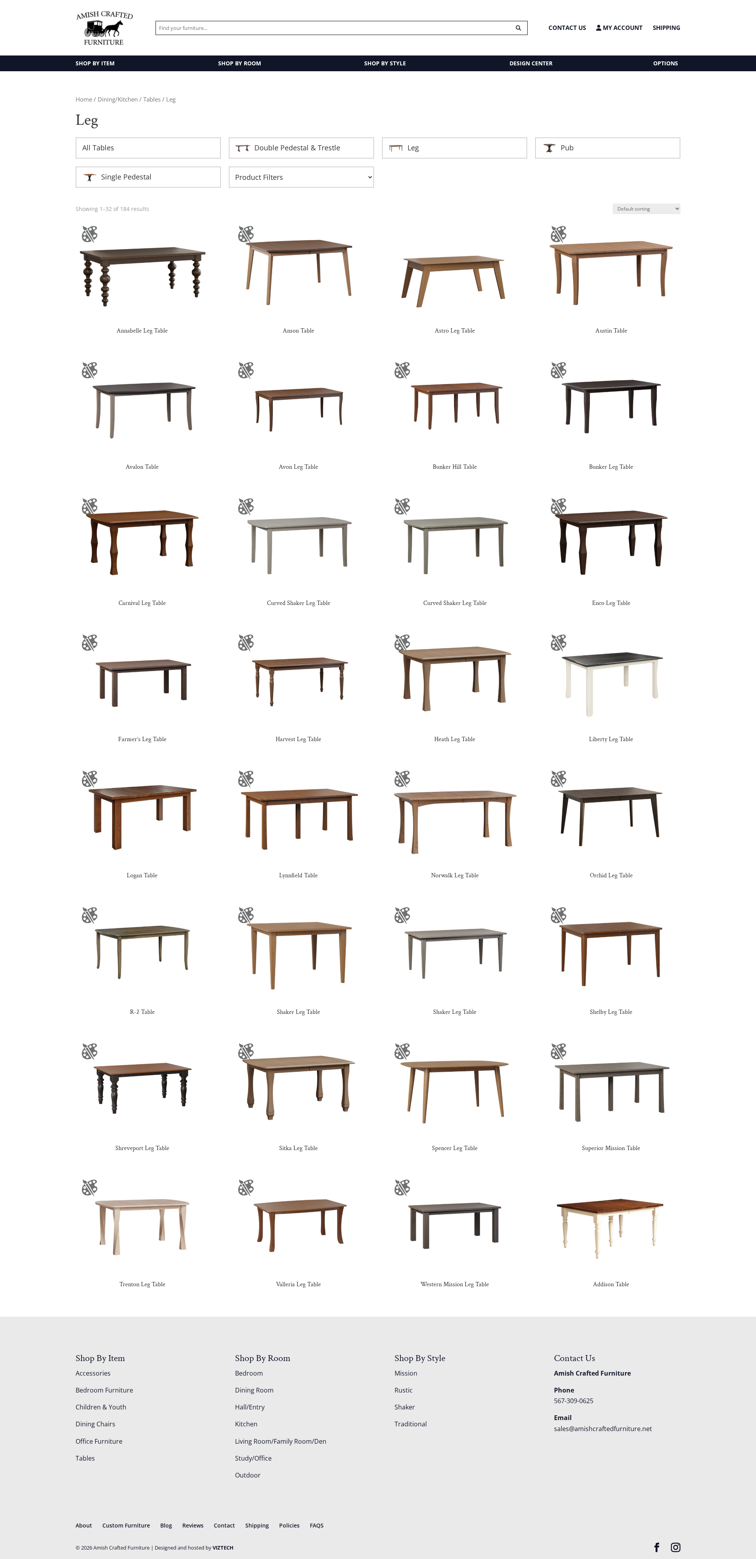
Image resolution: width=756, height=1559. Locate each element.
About (84, 1525)
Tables (152, 99)
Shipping (666, 27)
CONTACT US (567, 27)
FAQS (317, 1525)
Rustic (404, 1390)
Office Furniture (99, 1441)
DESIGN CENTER (531, 63)
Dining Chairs (95, 1424)
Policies (289, 1525)
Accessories (93, 1373)
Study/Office (253, 1458)
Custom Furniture (126, 1525)
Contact (224, 1525)
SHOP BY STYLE (385, 63)
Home (84, 99)
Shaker (405, 1407)
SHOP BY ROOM (239, 63)
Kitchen (246, 1424)
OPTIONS (665, 63)
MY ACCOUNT (622, 28)
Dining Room (254, 1390)
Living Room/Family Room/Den (280, 1441)
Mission (406, 1373)
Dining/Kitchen (118, 99)
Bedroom (249, 1373)
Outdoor (248, 1475)
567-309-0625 (573, 1400)
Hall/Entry (250, 1407)
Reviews (193, 1525)
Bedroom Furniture (104, 1390)
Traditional (411, 1424)
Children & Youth (101, 1407)
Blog (166, 1525)
